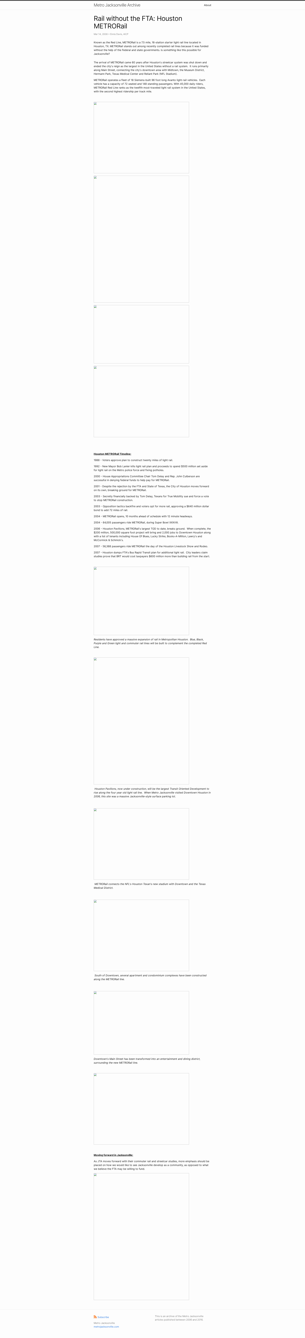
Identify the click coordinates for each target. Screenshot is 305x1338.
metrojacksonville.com (106, 1326)
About (207, 5)
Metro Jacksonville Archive (117, 5)
